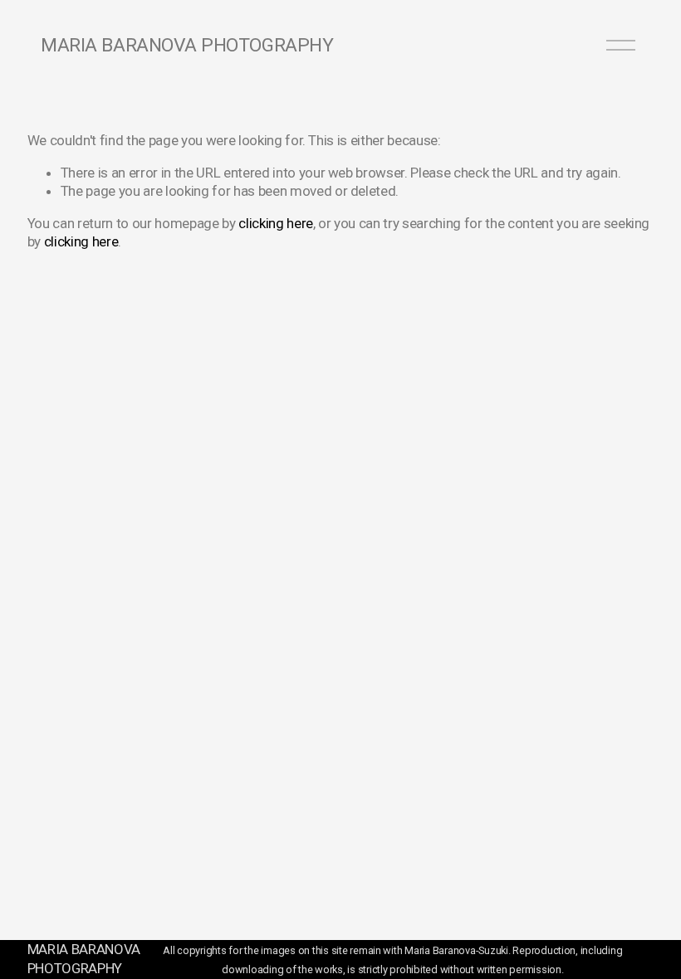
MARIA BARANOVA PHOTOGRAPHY (187, 45)
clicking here (275, 223)
